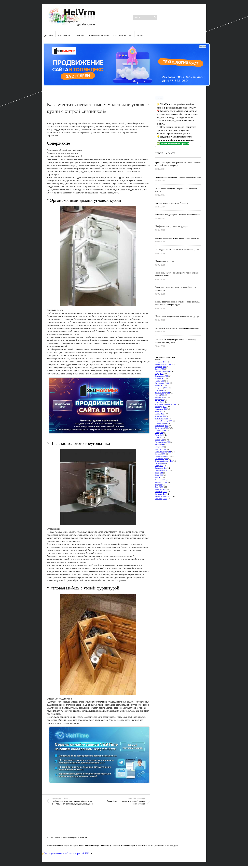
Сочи (157, 465)
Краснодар (158, 406)
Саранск (158, 454)
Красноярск (159, 409)
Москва (157, 414)
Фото (140, 35)
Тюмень (157, 480)
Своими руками (99, 35)
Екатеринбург (159, 383)
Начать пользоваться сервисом (174, 143)
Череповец (158, 494)
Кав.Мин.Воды (160, 392)
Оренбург (158, 430)
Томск (157, 475)
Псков (157, 437)
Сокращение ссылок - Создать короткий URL (67, 853)
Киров (157, 402)
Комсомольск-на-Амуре (163, 404)
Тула (156, 477)
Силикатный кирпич (162, 461)
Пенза (157, 432)
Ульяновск (158, 482)
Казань (157, 395)
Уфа (156, 484)
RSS (165, 362)
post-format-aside (161, 364)
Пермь (157, 435)
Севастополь (159, 458)
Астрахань (158, 366)
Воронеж (158, 378)
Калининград (159, 397)
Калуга (157, 399)
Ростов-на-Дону (160, 442)
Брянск (157, 369)
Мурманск (158, 416)
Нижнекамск (159, 418)
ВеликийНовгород (161, 371)
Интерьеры (64, 35)
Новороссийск (160, 423)
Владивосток (159, 376)
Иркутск (158, 390)
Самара (157, 447)
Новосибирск (159, 425)
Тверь (157, 473)
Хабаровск (158, 489)
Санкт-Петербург (161, 451)
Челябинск (158, 491)
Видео (157, 373)
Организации (159, 428)
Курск (157, 411)
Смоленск (158, 463)
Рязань (157, 444)
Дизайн (48, 35)
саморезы (158, 449)
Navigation (158, 362)
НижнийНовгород (161, 421)
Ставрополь (159, 468)
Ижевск (157, 385)
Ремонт (79, 35)
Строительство (123, 35)
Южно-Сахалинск (161, 496)
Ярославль (158, 498)
